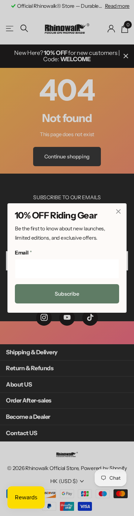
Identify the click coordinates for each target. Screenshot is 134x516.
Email (23, 252)
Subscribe (67, 293)
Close (118, 211)
